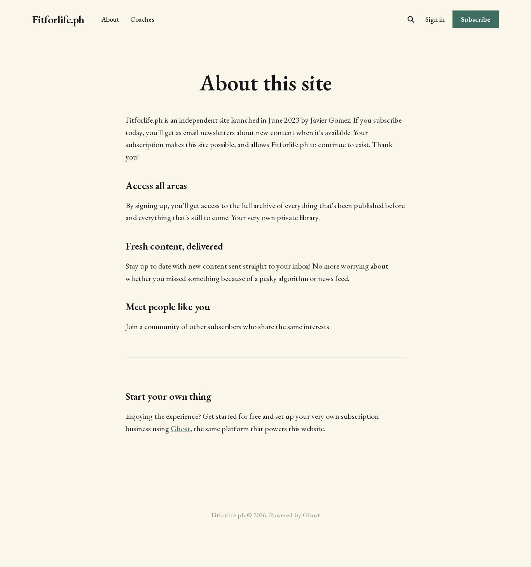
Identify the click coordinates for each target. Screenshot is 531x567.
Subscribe (476, 19)
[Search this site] (411, 19)
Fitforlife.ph (58, 19)
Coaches (142, 19)
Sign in (435, 19)
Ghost (180, 428)
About (110, 19)
